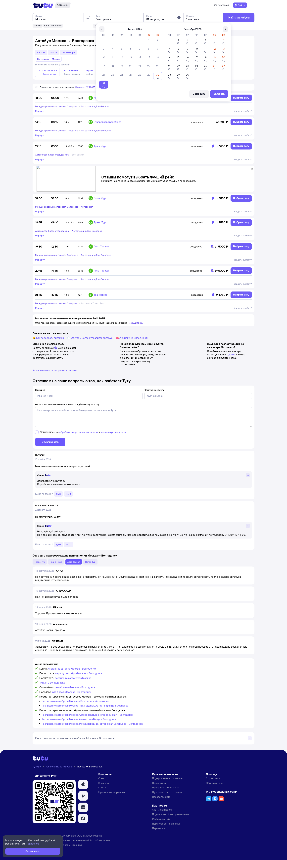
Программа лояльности (165, 787)
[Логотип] (43, 5)
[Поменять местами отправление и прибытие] (88, 17)
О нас (101, 778)
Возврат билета (161, 796)
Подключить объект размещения (171, 814)
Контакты (103, 787)
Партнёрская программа (166, 823)
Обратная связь (215, 783)
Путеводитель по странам (167, 792)
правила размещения (113, 432)
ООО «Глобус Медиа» (89, 835)
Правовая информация (111, 792)
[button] (179, 18)
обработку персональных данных (78, 432)
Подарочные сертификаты (167, 778)
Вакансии (103, 783)
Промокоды (159, 783)
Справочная (221, 5)
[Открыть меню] (252, 5)
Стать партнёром (162, 809)
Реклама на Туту (161, 819)
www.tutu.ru (88, 840)
